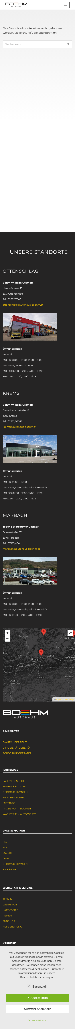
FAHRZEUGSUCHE (14, 780)
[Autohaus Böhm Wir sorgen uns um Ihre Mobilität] (16, 5)
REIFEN (7, 915)
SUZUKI (7, 852)
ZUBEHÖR (9, 921)
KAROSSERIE (10, 910)
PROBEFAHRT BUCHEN (17, 808)
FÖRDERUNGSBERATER (17, 753)
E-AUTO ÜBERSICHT (15, 742)
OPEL (6, 858)
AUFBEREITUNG (12, 926)
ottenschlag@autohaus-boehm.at (23, 304)
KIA (5, 841)
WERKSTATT (10, 904)
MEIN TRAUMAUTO (14, 797)
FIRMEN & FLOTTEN (14, 786)
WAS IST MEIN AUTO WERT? (19, 814)
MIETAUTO (9, 803)
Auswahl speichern (37, 1009)
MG (5, 847)
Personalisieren (36, 1020)
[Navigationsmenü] (65, 5)
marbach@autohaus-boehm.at (21, 548)
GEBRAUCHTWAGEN (15, 792)
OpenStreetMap (65, 699)
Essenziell (39, 986)
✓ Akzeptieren (37, 997)
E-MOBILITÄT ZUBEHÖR (17, 747)
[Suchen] (68, 44)
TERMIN (7, 899)
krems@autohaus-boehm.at (19, 426)
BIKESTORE (10, 869)
